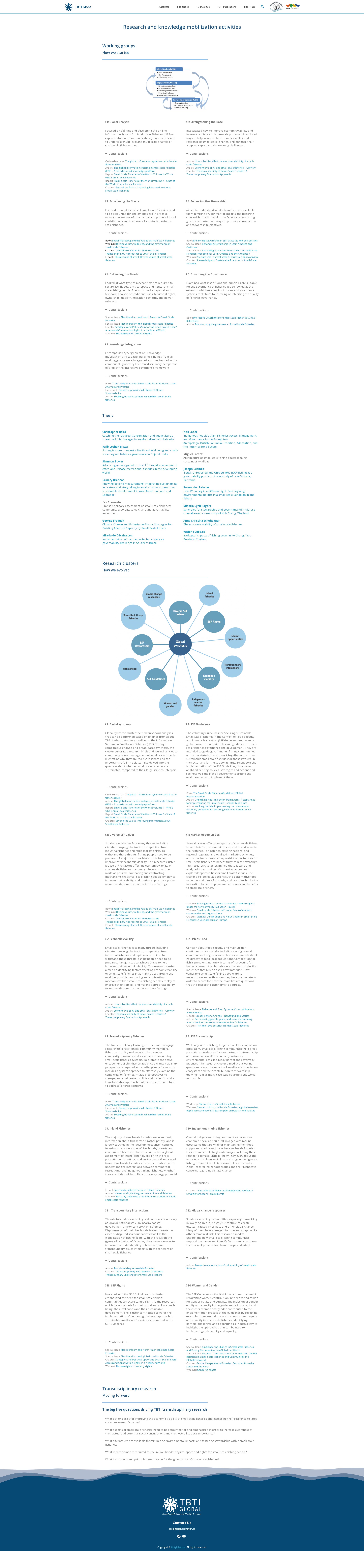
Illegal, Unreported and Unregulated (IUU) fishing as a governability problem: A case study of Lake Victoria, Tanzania (218, 474)
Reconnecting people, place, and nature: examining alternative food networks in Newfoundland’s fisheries (219, 1020)
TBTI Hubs (249, 6)
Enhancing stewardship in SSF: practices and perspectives (225, 240)
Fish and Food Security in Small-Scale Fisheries (223, 1025)
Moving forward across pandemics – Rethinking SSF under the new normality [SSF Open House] (220, 905)
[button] (141, 153)
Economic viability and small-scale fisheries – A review (225, 167)
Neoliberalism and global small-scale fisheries (147, 323)
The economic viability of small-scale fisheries (212, 524)
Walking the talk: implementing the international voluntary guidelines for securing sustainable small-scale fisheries (218, 809)
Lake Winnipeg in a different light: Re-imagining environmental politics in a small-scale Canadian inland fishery (219, 494)
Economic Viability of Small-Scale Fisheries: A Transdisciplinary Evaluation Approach (216, 172)
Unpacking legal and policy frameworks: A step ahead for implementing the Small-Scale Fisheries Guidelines (220, 801)
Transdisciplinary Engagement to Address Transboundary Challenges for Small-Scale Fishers (134, 1273)
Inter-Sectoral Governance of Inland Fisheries (139, 1190)
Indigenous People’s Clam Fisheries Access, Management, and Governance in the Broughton (220, 435)
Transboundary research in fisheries (134, 1268)
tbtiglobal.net (178, 1547)
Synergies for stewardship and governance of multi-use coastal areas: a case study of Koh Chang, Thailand (219, 511)
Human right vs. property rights (134, 333)
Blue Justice (182, 6)
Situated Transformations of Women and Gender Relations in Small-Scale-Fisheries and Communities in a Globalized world (221, 1357)
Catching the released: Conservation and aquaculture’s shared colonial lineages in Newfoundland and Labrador (138, 435)
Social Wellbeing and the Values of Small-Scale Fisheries (143, 240)
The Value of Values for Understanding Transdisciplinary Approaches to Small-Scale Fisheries (135, 252)
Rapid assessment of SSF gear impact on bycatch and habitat (220, 1110)
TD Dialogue (203, 6)
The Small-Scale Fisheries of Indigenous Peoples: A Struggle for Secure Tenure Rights (219, 1192)
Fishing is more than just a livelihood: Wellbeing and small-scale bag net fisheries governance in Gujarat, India (140, 450)
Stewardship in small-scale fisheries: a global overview (227, 257)
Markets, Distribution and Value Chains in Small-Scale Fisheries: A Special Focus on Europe (221, 918)
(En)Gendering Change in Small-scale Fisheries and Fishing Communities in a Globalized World (220, 1348)
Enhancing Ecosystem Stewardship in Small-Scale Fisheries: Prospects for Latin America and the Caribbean (221, 252)
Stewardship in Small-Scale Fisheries (219, 1104)
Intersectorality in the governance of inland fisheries (143, 1193)
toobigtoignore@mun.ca (182, 1528)
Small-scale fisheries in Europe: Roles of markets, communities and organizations (219, 911)
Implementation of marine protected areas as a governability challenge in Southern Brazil (133, 539)
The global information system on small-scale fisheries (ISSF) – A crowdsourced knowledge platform (140, 169)
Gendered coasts (206, 1369)
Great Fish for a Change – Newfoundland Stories (222, 1015)
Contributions (118, 154)
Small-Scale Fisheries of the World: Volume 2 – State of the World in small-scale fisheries (140, 182)
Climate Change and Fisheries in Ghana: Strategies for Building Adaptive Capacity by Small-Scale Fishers (137, 524)
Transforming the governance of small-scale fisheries (224, 324)
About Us (164, 6)
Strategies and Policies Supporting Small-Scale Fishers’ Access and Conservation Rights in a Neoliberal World (141, 328)
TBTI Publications (226, 6)
